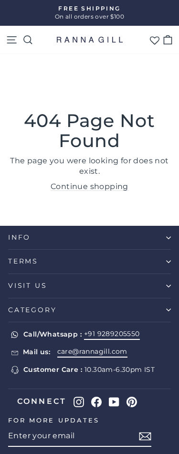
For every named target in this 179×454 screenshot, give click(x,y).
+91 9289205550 (112, 333)
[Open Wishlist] (154, 39)
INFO (19, 237)
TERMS (23, 261)
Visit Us (27, 285)
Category (32, 310)
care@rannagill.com (92, 351)
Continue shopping (89, 186)
